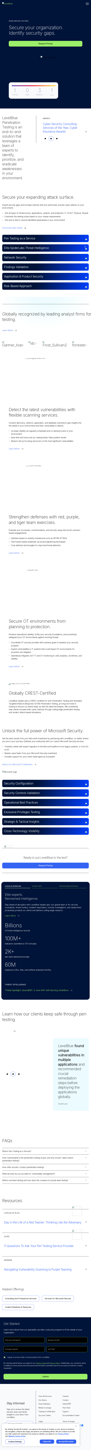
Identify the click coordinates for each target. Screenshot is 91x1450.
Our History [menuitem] (43, 1400)
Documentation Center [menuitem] (71, 1415)
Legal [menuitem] (41, 1421)
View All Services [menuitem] (45, 1396)
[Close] (76, 1426)
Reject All (47, 1441)
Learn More (7, 330)
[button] (87, 4)
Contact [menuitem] (65, 1400)
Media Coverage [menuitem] (45, 1408)
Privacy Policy (55, 1363)
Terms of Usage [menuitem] (69, 1421)
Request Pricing (45, 44)
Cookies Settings (15, 1442)
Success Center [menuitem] (45, 1415)
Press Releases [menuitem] (44, 1404)
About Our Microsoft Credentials (17, 764)
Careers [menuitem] (66, 1396)
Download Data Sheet (12, 228)
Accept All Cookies (66, 1441)
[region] (41, 1435)
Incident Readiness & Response (18, 1307)
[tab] (45, 138)
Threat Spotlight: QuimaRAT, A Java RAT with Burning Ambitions (37, 990)
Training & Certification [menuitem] (47, 1411)
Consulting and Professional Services (20, 1298)
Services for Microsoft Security (58, 1298)
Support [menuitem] (65, 1411)
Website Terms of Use (16, 1436)
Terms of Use (41, 1363)
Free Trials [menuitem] (66, 1408)
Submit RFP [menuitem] (67, 1404)
